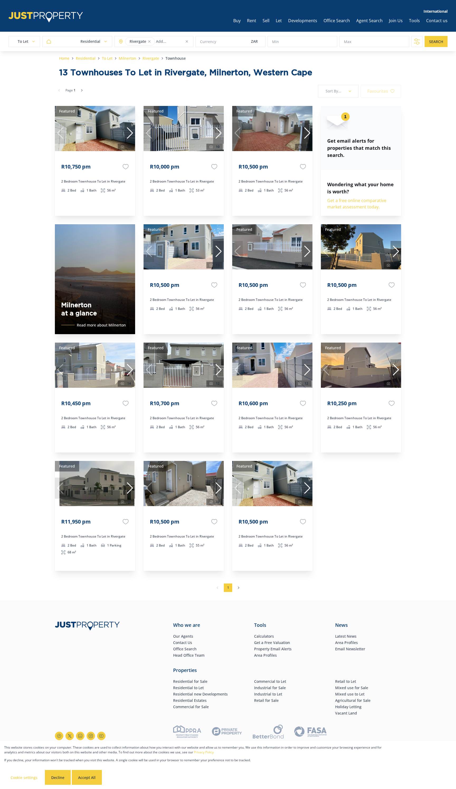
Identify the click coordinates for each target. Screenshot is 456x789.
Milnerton (127, 58)
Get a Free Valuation (272, 642)
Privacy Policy (204, 752)
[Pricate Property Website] (227, 732)
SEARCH (436, 41)
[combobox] (176, 41)
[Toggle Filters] (416, 41)
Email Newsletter (350, 648)
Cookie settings (24, 777)
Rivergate (150, 58)
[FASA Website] (310, 732)
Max (348, 41)
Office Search (185, 648)
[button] (149, 41)
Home (64, 58)
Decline (57, 777)
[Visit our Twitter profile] (69, 736)
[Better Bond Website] (268, 732)
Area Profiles (265, 655)
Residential (86, 58)
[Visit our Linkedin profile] (80, 736)
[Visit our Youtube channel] (101, 736)
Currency (208, 41)
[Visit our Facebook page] (59, 736)
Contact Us (182, 642)
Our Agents (183, 636)
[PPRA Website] (187, 732)
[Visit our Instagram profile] (91, 736)
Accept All (87, 777)
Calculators (264, 636)
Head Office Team (189, 655)
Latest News (346, 636)
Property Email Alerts (273, 648)
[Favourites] (125, 167)
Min (275, 41)
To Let (107, 58)
